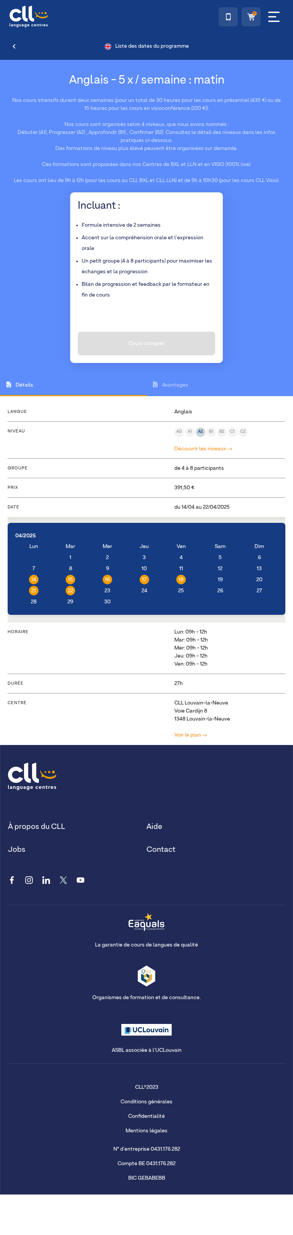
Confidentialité (146, 1116)
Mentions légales (146, 1130)
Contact (160, 849)
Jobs (17, 849)
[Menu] (273, 16)
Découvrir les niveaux (200, 448)
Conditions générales (146, 1101)
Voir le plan (188, 735)
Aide (154, 826)
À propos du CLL (36, 826)
